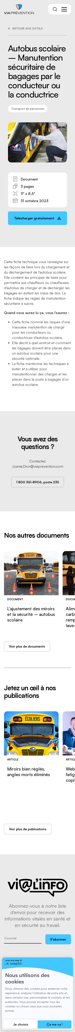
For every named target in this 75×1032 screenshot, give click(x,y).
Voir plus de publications (27, 829)
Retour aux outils (27, 28)
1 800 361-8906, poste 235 (37, 482)
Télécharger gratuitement (34, 218)
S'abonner (58, 939)
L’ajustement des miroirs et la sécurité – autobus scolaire (31, 614)
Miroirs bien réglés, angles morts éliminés (28, 771)
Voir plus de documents (27, 646)
